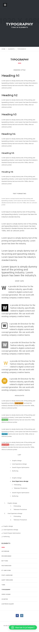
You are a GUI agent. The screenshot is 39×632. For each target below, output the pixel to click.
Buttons (5, 561)
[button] (23, 627)
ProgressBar (6, 556)
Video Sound (6, 594)
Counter (5, 599)
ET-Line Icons (6, 570)
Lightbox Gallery (8, 604)
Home (3, 49)
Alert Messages (7, 580)
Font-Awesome (7, 575)
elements (11, 49)
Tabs (3, 584)
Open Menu (5, 5)
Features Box (6, 565)
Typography (6, 589)
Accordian (5, 551)
